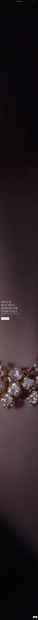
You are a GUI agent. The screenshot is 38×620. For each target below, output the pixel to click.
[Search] (33, 1)
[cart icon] (36, 1)
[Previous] (34, 617)
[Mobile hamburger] (2, 1)
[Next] (36, 617)
